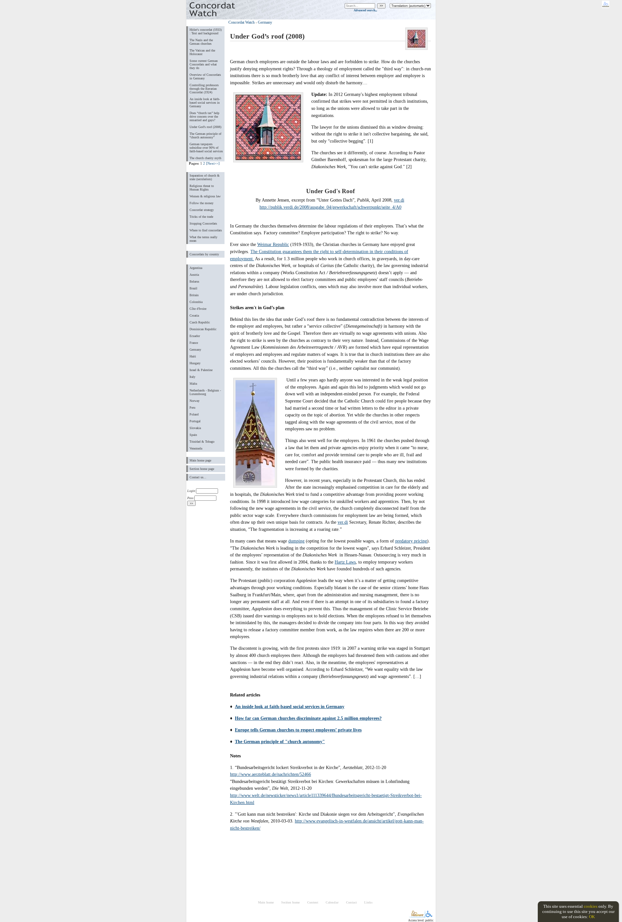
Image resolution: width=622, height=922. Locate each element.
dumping (296, 540)
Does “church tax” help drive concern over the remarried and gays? (204, 116)
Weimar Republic (273, 244)
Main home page (200, 460)
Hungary (195, 363)
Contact (351, 902)
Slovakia (195, 428)
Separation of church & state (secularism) (205, 177)
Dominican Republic (203, 329)
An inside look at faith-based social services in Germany (205, 102)
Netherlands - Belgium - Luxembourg (205, 392)
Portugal (195, 421)
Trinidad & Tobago (202, 441)
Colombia (196, 302)
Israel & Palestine (201, 370)
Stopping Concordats (203, 223)
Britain (194, 295)
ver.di (399, 200)
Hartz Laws (345, 562)
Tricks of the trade (201, 216)
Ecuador (195, 336)
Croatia (194, 315)
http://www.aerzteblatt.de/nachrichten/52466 (270, 774)
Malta (193, 383)
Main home (266, 902)
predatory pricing (411, 540)
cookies (590, 906)
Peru (192, 407)
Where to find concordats (206, 230)
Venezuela (196, 448)
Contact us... (198, 477)
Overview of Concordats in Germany (205, 76)
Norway (195, 401)
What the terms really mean (203, 238)
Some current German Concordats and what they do (204, 64)
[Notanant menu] (417, 916)
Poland (194, 414)
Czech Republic (200, 322)
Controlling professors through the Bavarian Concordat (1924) (204, 88)
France (194, 342)
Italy (192, 377)
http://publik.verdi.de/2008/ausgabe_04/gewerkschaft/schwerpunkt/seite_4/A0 (330, 207)
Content (312, 902)
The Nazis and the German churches (201, 41)
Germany (195, 349)
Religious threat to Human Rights (202, 187)
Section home (290, 902)
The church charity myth (205, 158)
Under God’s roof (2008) (205, 127)
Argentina (196, 268)
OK (592, 916)
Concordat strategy (202, 210)
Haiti (193, 356)
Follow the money (201, 203)
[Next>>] (213, 163)
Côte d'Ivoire (198, 308)
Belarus (194, 281)
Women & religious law (205, 196)
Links (368, 902)
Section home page (202, 469)
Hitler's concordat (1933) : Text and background (206, 31)
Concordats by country (204, 254)
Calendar (332, 902)
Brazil (193, 288)
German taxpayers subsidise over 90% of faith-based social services (206, 147)
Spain (193, 435)
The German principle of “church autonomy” (205, 135)
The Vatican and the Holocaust (202, 52)
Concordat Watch (241, 22)
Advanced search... (365, 10)
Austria (194, 274)
